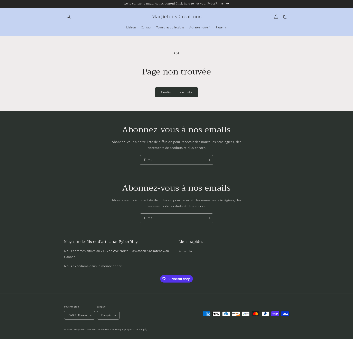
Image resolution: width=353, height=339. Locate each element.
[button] (68, 16)
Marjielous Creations (85, 329)
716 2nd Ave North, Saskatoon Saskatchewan (135, 251)
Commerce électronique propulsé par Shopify (122, 329)
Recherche (186, 251)
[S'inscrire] (208, 160)
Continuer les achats (176, 92)
